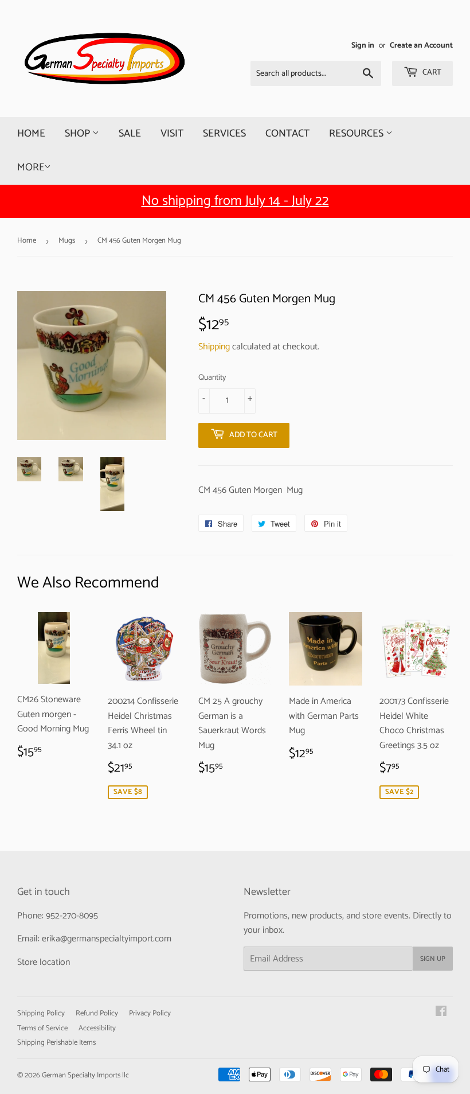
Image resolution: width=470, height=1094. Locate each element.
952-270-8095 (72, 916)
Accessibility (97, 1028)
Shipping (214, 347)
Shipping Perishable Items (56, 1043)
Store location (43, 962)
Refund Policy (97, 1013)
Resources (357, 133)
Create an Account (421, 45)
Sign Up (432, 958)
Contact (287, 133)
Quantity (212, 378)
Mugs (66, 241)
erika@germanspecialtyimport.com (106, 939)
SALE (130, 133)
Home (31, 133)
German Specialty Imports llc (85, 1075)
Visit (171, 133)
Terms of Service (42, 1028)
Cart (431, 72)
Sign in (362, 45)
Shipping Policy (41, 1013)
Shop (78, 133)
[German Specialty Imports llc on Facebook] (441, 1013)
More (30, 167)
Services (224, 133)
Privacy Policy (150, 1013)
